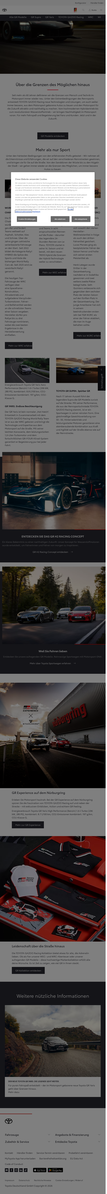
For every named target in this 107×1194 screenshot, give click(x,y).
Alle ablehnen (60, 219)
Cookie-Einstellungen (27, 219)
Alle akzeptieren (81, 219)
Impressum (36, 211)
